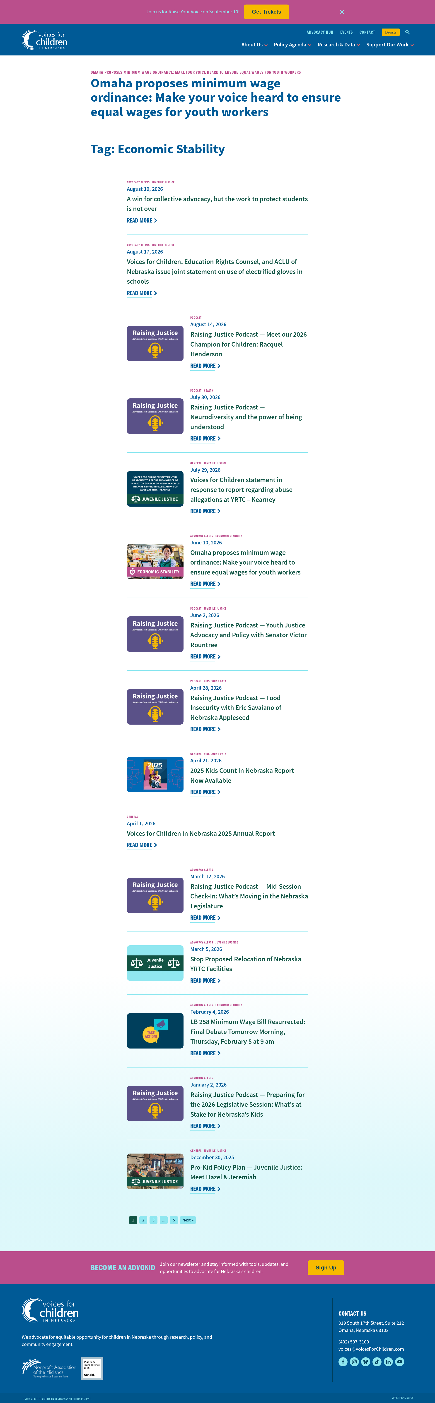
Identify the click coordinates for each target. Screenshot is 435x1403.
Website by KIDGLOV (402, 1398)
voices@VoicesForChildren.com (371, 1349)
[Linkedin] (388, 1361)
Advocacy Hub (320, 32)
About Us (252, 44)
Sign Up (326, 1267)
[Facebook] (343, 1361)
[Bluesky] (365, 1361)
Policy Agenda (290, 44)
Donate (390, 32)
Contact (367, 32)
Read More (139, 220)
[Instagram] (354, 1361)
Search (407, 32)
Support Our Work (387, 44)
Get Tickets (266, 12)
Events (346, 32)
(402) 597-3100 (353, 1342)
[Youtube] (399, 1361)
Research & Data (336, 44)
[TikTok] (377, 1361)
